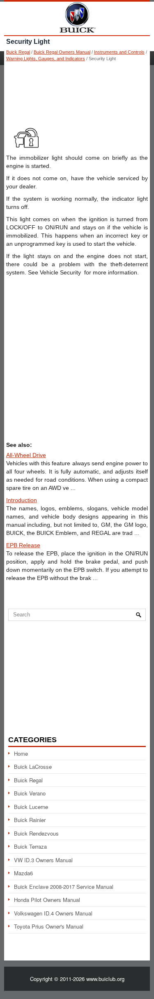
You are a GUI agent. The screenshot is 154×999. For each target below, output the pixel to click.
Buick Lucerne (31, 807)
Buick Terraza (30, 846)
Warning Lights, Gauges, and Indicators (45, 58)
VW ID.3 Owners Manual (43, 860)
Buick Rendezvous (36, 833)
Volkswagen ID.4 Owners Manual (53, 913)
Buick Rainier (30, 820)
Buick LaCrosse (33, 766)
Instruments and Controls (119, 52)
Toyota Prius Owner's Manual (48, 926)
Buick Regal (18, 52)
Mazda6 (23, 873)
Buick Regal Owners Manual (62, 52)
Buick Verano (30, 793)
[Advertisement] (77, 90)
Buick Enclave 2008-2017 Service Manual (63, 886)
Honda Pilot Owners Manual (47, 900)
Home (21, 753)
